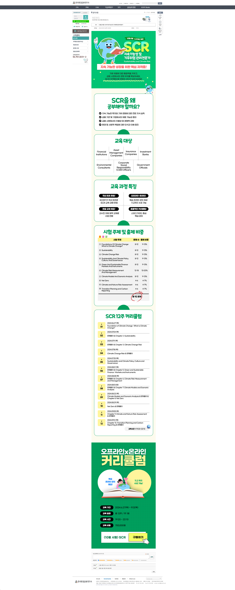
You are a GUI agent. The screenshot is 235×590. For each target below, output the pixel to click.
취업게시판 (76, 45)
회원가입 (126, 3)
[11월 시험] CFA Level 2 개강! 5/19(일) (107, 565)
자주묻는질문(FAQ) (78, 41)
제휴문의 (124, 579)
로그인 (120, 3)
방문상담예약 (76, 51)
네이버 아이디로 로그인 (81, 21)
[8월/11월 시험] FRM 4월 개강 (105, 568)
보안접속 (85, 13)
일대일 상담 (76, 48)
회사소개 (98, 579)
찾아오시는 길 (132, 579)
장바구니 (132, 3)
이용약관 (116, 579)
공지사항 (75, 38)
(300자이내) (98, 553)
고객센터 (137, 3)
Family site (149, 579)
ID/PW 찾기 (83, 23)
